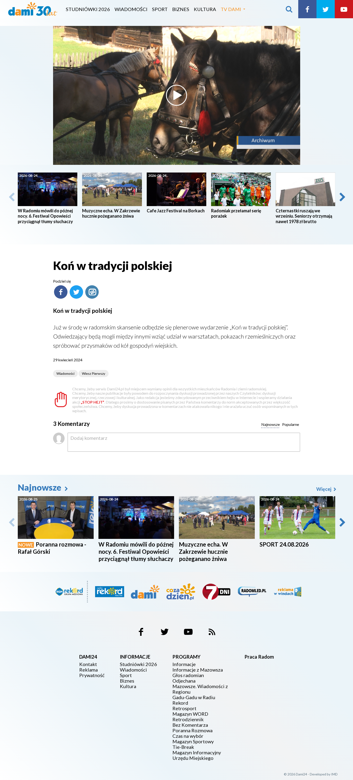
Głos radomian (188, 675)
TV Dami (231, 9)
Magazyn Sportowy (193, 741)
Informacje (184, 664)
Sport (160, 9)
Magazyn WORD (190, 714)
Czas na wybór (187, 736)
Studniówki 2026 (88, 9)
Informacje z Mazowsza (197, 670)
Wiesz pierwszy (93, 373)
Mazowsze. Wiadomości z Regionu (200, 689)
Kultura (205, 9)
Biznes (180, 9)
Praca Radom (259, 657)
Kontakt (88, 664)
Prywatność (91, 675)
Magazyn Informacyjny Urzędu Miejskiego (196, 755)
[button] (342, 197)
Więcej (324, 489)
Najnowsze (40, 487)
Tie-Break (183, 747)
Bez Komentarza (190, 725)
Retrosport (184, 708)
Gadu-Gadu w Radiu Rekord (193, 700)
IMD (334, 774)
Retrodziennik (188, 719)
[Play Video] (176, 95)
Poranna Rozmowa (192, 730)
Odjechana (183, 681)
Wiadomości (131, 9)
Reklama (88, 670)
